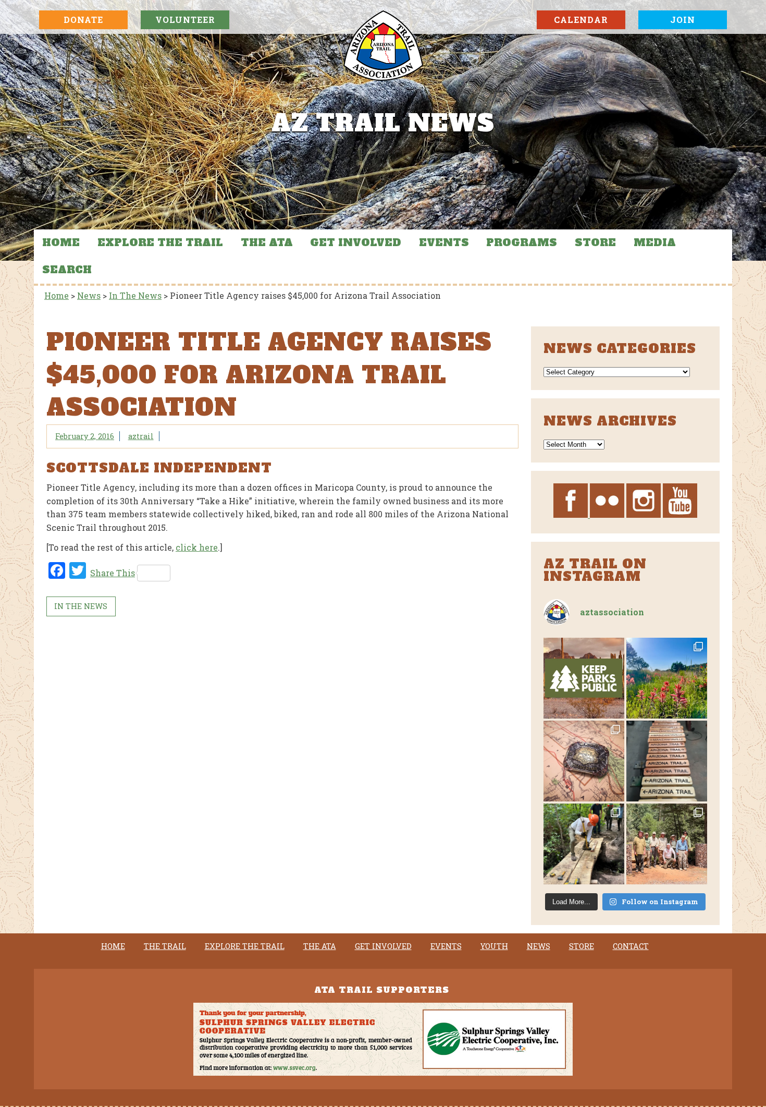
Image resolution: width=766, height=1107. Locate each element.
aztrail (141, 436)
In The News (80, 606)
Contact (631, 946)
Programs (521, 242)
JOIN (682, 19)
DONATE (83, 19)
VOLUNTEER (185, 19)
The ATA (267, 242)
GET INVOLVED (355, 242)
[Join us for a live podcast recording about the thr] (583, 678)
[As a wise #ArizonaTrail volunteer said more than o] (666, 844)
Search (67, 269)
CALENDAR (581, 19)
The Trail (165, 946)
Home (61, 242)
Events (444, 242)
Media (655, 242)
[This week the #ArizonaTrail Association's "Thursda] (583, 844)
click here (197, 547)
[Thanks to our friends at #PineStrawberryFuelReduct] (666, 761)
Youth (494, 946)
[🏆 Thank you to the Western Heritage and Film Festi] (583, 761)
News (538, 946)
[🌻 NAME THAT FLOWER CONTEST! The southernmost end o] (666, 678)
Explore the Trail (160, 242)
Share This (112, 572)
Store (595, 242)
